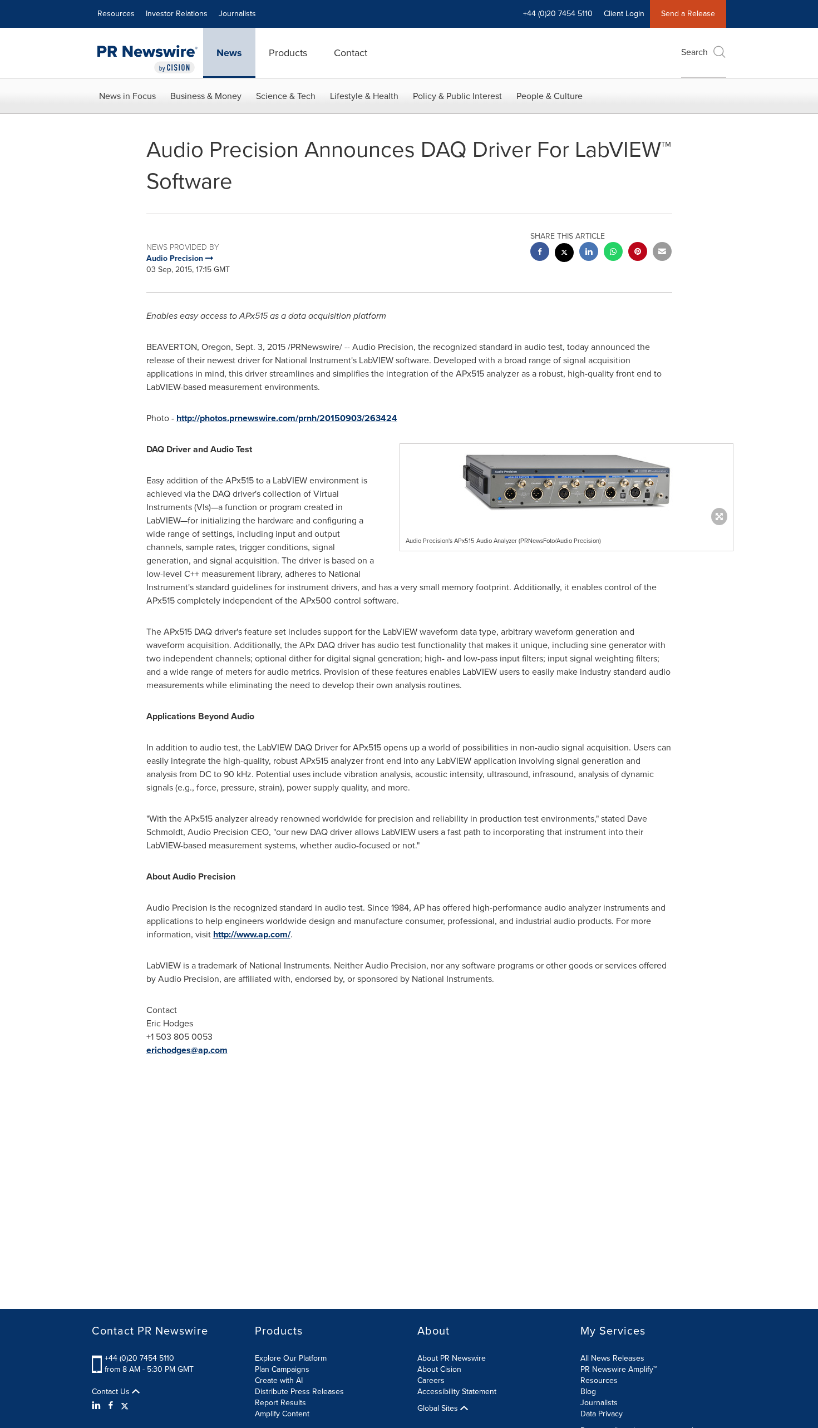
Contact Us (112, 1391)
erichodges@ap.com (187, 1050)
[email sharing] (662, 253)
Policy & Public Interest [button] (457, 96)
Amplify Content (282, 1414)
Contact (350, 53)
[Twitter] (124, 1405)
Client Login (624, 13)
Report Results (280, 1403)
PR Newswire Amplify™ (618, 1369)
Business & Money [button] (206, 96)
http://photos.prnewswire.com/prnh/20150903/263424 (286, 418)
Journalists (237, 13)
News (229, 53)
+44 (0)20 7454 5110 (139, 1358)
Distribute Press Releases (299, 1391)
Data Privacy (601, 1414)
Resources (116, 13)
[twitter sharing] (564, 254)
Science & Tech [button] (286, 96)
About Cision (439, 1369)
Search (694, 52)
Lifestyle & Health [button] (364, 96)
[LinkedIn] (98, 1405)
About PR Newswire (451, 1358)
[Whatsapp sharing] (613, 253)
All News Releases (612, 1358)
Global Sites (438, 1408)
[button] (566, 482)
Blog (588, 1391)
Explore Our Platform (291, 1358)
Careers (431, 1380)
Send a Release (688, 13)
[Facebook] (111, 1405)
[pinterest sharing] (637, 253)
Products (288, 53)
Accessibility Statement (456, 1391)
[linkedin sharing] (588, 253)
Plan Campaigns (282, 1369)
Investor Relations (177, 13)
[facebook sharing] (539, 253)
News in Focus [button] (127, 96)
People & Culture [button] (549, 96)
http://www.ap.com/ (251, 934)
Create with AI (279, 1380)
